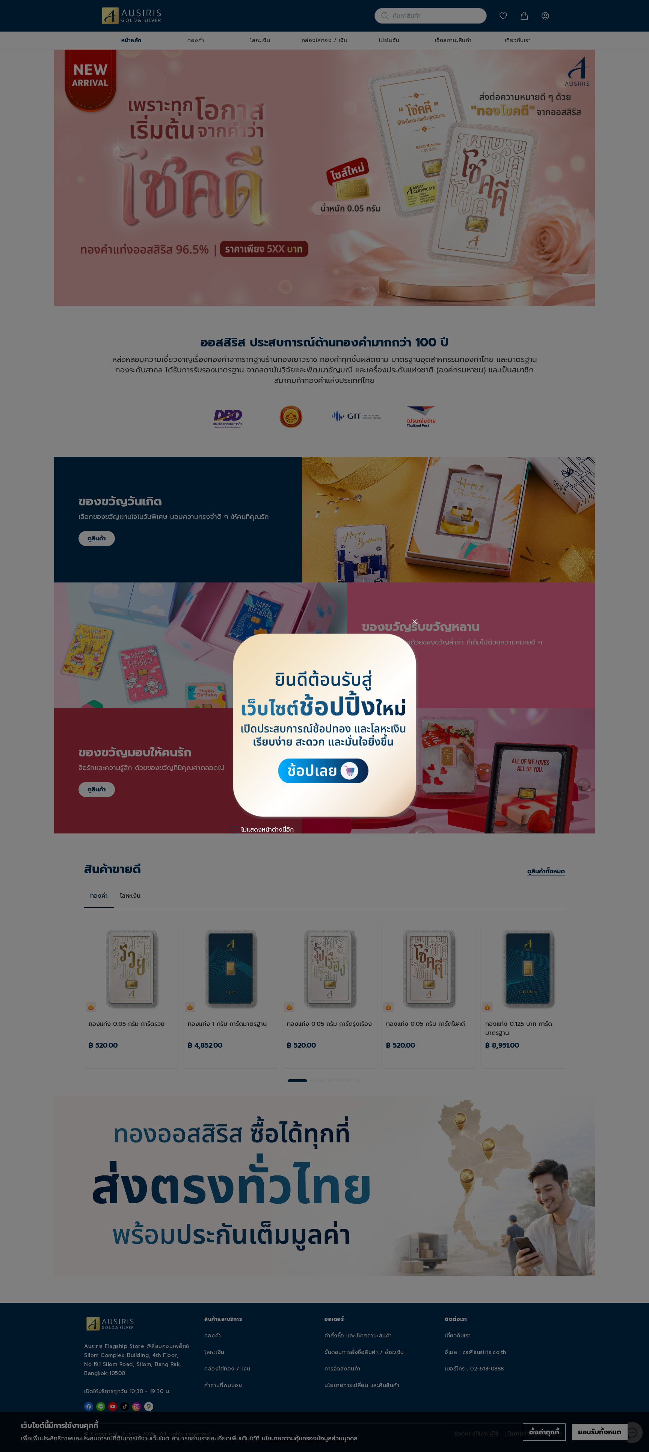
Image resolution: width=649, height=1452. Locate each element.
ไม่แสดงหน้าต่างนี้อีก (267, 829)
